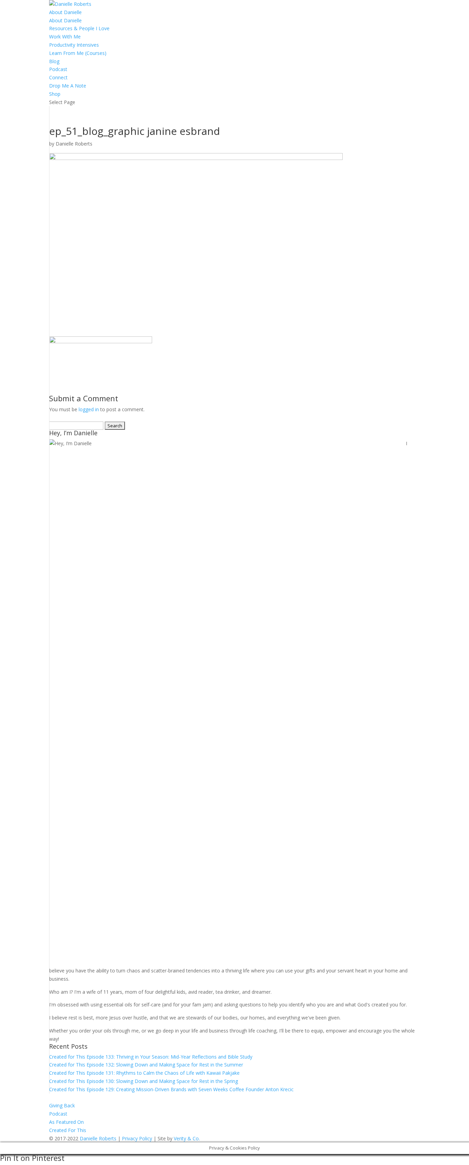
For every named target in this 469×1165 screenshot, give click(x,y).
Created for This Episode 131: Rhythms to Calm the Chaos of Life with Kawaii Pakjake (144, 1073)
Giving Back (62, 1105)
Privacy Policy (137, 1138)
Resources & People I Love (79, 28)
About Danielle (65, 12)
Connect (58, 77)
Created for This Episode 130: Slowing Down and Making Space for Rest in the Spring (143, 1081)
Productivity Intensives (74, 45)
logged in (89, 409)
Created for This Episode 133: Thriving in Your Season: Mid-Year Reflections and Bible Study (150, 1056)
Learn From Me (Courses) (77, 53)
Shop (54, 94)
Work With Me (65, 36)
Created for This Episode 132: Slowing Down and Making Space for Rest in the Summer (146, 1064)
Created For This (67, 1130)
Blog (54, 61)
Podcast (58, 69)
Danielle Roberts (74, 143)
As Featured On (66, 1122)
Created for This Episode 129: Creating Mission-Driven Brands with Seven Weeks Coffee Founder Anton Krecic (171, 1089)
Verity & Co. (187, 1138)
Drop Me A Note (67, 85)
